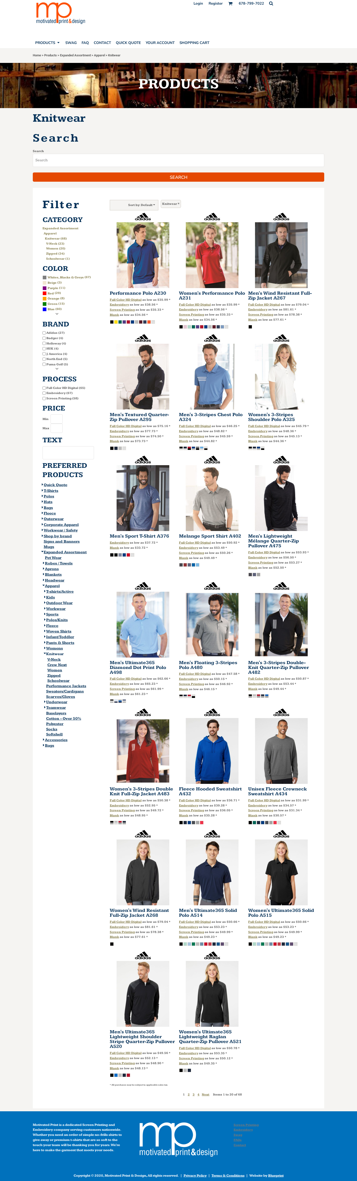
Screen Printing (122, 310)
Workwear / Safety (61, 530)
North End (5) (57, 359)
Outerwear (54, 519)
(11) (56, 288)
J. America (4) (56, 354)
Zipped (54, 675)
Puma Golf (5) (57, 364)
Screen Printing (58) (62, 398)
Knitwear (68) (56, 238)
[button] (271, 3)
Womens (54, 648)
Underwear (56, 702)
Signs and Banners (62, 541)
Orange (54, 298)
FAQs (238, 1140)
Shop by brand (58, 536)
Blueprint (276, 1176)
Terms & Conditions (228, 1176)
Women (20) (55, 248)
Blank (114, 315)
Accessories (56, 740)
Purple (53, 288)
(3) (55, 282)
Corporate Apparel (61, 524)
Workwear (56, 609)
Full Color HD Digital (126, 300)
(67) (69, 277)
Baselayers (56, 713)
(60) (55, 309)
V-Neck (54, 659)
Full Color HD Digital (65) (65, 388)
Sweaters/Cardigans (65, 691)
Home (37, 55)
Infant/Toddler (60, 637)
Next (205, 1094)
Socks (51, 729)
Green (53, 304)
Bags (48, 507)
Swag (238, 1135)
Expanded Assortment (75, 55)
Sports (52, 614)
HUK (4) (52, 349)
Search (38, 151)
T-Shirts (51, 490)
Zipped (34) (55, 254)
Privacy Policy (195, 1176)
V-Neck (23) (55, 244)
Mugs (49, 547)
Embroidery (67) (59, 393)
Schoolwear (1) (58, 259)
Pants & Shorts (60, 643)
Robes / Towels (59, 563)
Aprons (52, 569)
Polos (49, 496)
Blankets (53, 574)
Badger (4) (54, 338)
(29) (54, 293)
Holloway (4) (56, 343)
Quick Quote (55, 485)
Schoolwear (58, 680)
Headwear (54, 580)
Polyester (54, 724)
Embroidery (119, 305)
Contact (240, 1145)
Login (198, 3)
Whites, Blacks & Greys (66, 277)
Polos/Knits (57, 620)
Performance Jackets (66, 686)
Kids (50, 597)
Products (50, 55)
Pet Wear (53, 558)
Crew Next (57, 665)
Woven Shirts (58, 631)
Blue (51, 309)
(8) (56, 298)
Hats (48, 502)
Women (54, 670)
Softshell (54, 734)
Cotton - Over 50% (63, 718)
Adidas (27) (55, 333)
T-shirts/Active (60, 591)
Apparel (99, 55)
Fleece (50, 513)
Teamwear (56, 707)
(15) (56, 304)
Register (216, 3)
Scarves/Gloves (60, 696)
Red (51, 293)
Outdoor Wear (59, 603)
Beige (52, 283)
